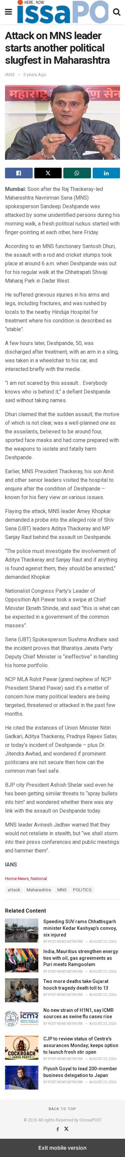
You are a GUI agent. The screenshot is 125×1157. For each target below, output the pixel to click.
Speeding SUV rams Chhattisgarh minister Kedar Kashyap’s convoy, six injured (80, 928)
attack (14, 889)
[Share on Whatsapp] (77, 173)
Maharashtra (39, 889)
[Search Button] (116, 12)
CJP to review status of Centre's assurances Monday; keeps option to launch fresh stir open (80, 1045)
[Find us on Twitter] (66, 1129)
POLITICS (82, 889)
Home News (17, 878)
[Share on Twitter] (48, 173)
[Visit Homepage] (62, 12)
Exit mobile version (62, 1147)
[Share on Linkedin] (106, 173)
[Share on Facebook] (19, 173)
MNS (62, 889)
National (39, 878)
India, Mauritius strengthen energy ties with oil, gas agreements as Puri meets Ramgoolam (80, 958)
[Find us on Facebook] (58, 1129)
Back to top (62, 1109)
